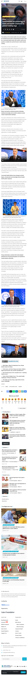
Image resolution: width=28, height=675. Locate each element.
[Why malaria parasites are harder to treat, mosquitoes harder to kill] (23, 451)
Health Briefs (11, 424)
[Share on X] (7, 29)
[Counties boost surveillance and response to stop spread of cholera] (14, 542)
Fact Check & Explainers (11, 453)
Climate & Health (6, 16)
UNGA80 (13, 16)
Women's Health (15, 469)
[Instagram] (19, 666)
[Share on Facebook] (5, 29)
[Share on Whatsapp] (9, 29)
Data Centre (4, 453)
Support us (5, 443)
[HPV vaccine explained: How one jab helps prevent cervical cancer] (23, 468)
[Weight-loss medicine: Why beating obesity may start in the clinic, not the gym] (5, 429)
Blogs (10, 417)
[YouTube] (17, 666)
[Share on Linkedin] (16, 391)
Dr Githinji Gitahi (13, 386)
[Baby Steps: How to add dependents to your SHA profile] (5, 485)
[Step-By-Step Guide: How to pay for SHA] (5, 479)
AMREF (7, 386)
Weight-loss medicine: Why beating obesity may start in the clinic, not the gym (17, 429)
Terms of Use (4, 672)
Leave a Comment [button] (22, 408)
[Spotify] (24, 666)
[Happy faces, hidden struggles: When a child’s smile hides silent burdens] (5, 416)
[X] (16, 666)
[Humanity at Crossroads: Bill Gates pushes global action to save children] (14, 515)
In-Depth (17, 432)
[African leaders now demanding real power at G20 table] (14, 568)
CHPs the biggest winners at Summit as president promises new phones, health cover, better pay (17, 422)
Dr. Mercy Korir (7, 32)
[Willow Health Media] (6, 1)
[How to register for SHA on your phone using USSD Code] (5, 491)
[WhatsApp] (26, 666)
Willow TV (19, 480)
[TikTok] (21, 666)
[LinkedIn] (22, 666)
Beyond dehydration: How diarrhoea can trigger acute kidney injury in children (10, 458)
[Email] (19, 391)
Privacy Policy (15, 671)
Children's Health (15, 417)
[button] (23, 672)
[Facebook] (14, 666)
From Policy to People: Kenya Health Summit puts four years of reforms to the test (17, 436)
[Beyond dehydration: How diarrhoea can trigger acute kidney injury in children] (23, 459)
